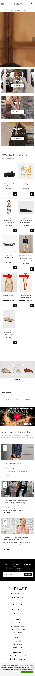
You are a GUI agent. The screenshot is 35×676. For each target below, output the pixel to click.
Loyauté (17, 617)
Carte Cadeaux (17, 632)
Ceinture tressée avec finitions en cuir (9, 186)
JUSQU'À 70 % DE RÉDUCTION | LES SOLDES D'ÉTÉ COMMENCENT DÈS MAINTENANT (17, 9)
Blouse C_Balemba (9, 295)
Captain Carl (9, 257)
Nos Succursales (17, 613)
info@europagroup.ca (18, 593)
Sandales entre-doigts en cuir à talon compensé (9, 334)
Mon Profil (17, 641)
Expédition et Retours (17, 659)
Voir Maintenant (17, 85)
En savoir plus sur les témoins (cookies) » (17, 674)
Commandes (17, 644)
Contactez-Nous (17, 623)
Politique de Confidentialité (18, 656)
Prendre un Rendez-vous (17, 629)
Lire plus (6, 476)
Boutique (17, 620)
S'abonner (28, 574)
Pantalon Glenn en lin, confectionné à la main (26, 261)
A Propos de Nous (17, 626)
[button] (1, 39)
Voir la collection (7, 158)
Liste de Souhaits (17, 647)
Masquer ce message (27, 671)
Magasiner (17, 379)
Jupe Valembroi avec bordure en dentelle (26, 298)
